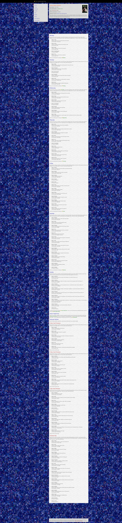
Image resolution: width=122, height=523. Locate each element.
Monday (35, 5)
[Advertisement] (41, 37)
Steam (58, 10)
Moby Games (54, 10)
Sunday (35, 16)
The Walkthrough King (41, 1)
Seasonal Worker (37, 20)
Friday (35, 12)
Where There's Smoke (60, 13)
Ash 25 (65, 13)
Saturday (35, 14)
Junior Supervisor (37, 18)
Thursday (35, 10)
